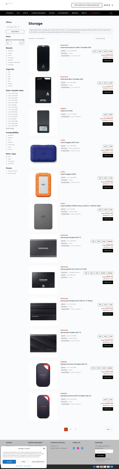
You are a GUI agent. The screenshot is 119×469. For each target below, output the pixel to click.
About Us (9, 446)
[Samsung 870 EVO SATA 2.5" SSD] (43, 280)
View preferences (38, 461)
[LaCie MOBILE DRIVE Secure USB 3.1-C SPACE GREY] (43, 217)
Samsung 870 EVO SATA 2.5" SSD (74, 269)
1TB (94, 51)
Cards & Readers (38, 13)
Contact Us (54, 446)
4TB (105, 51)
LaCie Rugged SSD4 (68, 174)
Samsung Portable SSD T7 (71, 237)
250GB (103, 273)
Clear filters (15, 31)
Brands (75, 13)
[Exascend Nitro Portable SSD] (43, 90)
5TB (111, 209)
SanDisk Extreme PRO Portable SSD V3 (76, 396)
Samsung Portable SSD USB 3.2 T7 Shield (77, 301)
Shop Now (107, 60)
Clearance (95, 13)
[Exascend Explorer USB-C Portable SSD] (43, 58)
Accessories (63, 13)
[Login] (112, 5)
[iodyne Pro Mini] (43, 122)
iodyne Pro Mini (67, 111)
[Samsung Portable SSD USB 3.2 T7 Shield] (43, 312)
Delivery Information (35, 446)
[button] (44, 448)
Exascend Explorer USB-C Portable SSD (76, 47)
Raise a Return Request (59, 448)
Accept (9, 461)
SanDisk (64, 362)
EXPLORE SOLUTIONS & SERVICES (86, 5)
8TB (110, 51)
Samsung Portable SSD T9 (71, 332)
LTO (18, 13)
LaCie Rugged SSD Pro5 (70, 142)
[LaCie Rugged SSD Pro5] (43, 153)
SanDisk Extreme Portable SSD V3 (74, 364)
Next (108, 429)
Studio (52, 13)
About (84, 13)
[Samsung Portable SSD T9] (43, 343)
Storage (9, 13)
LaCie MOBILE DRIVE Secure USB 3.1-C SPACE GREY (81, 206)
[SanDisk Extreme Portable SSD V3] (43, 375)
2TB (100, 51)
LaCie (63, 140)
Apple (25, 13)
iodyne (63, 108)
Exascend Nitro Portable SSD (72, 79)
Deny (23, 461)
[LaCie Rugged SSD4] (43, 185)
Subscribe (100, 455)
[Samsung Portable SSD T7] (43, 248)
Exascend (64, 45)
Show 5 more (10, 128)
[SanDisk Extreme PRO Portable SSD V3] (43, 407)
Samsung (64, 235)
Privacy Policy (19, 465)
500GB (110, 241)
